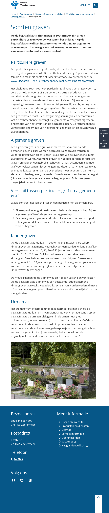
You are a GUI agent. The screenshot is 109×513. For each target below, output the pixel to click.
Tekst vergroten (104, 141)
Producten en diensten (75, 426)
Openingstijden (71, 437)
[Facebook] (13, 480)
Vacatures (67, 441)
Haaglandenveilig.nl (73, 445)
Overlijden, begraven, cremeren (79, 14)
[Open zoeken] (95, 5)
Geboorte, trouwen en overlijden (49, 14)
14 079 (18, 459)
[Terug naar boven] (98, 504)
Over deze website (72, 422)
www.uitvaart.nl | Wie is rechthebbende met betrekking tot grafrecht (52, 81)
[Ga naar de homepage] (25, 5)
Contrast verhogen (104, 131)
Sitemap (66, 429)
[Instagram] (21, 480)
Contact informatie (73, 433)
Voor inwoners (26, 14)
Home (13, 14)
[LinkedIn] (30, 480)
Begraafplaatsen (18, 16)
